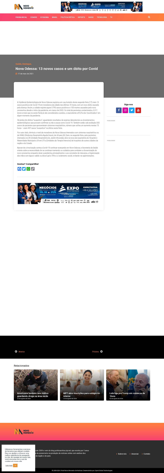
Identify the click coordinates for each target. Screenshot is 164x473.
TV (111, 17)
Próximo (95, 352)
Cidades (33, 17)
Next (153, 387)
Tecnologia (102, 17)
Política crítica (68, 17)
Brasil (54, 17)
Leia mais (9, 466)
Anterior (21, 352)
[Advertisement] (82, 37)
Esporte (81, 17)
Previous (10, 387)
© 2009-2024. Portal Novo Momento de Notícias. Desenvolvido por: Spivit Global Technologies (82, 470)
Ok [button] (15, 465)
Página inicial (21, 17)
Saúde (90, 17)
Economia (44, 17)
